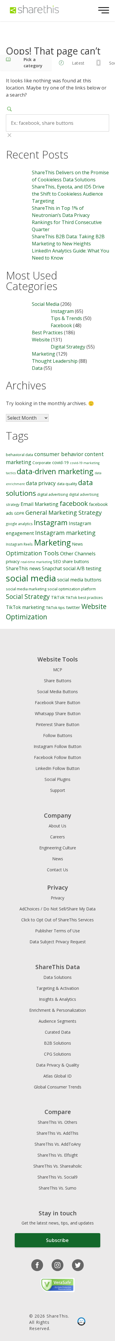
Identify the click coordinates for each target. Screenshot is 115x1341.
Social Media (45, 304)
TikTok (58, 597)
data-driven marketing (55, 471)
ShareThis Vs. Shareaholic (57, 1166)
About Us (57, 826)
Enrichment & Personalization (57, 1010)
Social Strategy (28, 596)
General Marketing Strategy (63, 513)
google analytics (19, 523)
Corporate (41, 462)
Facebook (61, 325)
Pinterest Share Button (57, 724)
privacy (12, 561)
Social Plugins (57, 779)
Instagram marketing (65, 532)
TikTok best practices (84, 597)
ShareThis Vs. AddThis (57, 1133)
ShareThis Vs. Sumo (57, 1188)
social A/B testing (82, 568)
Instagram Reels (19, 544)
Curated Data (57, 1032)
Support (57, 790)
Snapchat (52, 568)
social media (31, 578)
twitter (73, 607)
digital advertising (52, 494)
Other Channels (78, 553)
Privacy (57, 898)
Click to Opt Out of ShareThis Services (57, 920)
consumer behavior (58, 454)
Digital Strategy (68, 346)
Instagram (62, 311)
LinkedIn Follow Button (57, 768)
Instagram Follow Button (57, 746)
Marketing (43, 354)
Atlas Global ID (57, 1076)
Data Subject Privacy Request (57, 941)
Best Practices (47, 332)
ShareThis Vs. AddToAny (57, 1144)
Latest (78, 63)
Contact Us (57, 869)
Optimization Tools (32, 553)
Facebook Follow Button (57, 757)
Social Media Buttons (57, 691)
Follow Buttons (57, 735)
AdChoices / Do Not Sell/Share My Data (57, 909)
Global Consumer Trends (57, 1087)
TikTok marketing (25, 607)
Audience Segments (57, 1021)
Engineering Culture (57, 848)
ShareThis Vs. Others (57, 1122)
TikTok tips (55, 607)
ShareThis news (23, 568)
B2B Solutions (57, 1043)
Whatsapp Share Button (57, 713)
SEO (57, 561)
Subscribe (57, 1240)
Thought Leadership (55, 361)
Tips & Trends (66, 318)
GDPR (19, 513)
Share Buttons (57, 680)
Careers (57, 837)
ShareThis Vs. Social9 (57, 1177)
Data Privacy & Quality (57, 1065)
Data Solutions (57, 977)
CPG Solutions (57, 1054)
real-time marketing (36, 562)
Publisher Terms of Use (57, 931)
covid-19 (60, 462)
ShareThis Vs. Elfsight (57, 1155)
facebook (74, 503)
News (77, 544)
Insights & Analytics (57, 999)
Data (37, 368)
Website (41, 339)
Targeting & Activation (57, 988)
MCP (57, 669)
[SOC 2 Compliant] (81, 1322)
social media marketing (26, 589)
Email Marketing (39, 504)
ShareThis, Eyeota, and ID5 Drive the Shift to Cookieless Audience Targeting (68, 193)
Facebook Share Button (57, 702)
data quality (67, 483)
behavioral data (19, 454)
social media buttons (79, 579)
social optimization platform (71, 589)
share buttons (75, 561)
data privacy (41, 483)
